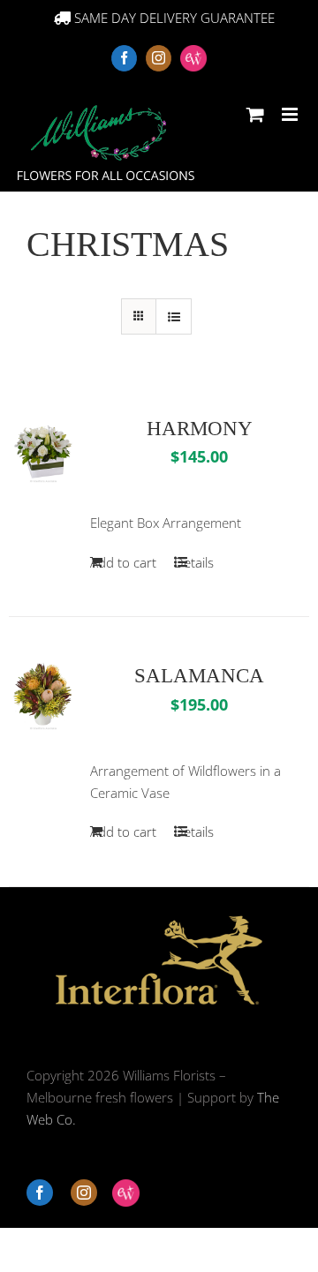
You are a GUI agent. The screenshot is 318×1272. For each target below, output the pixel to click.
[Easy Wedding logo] (126, 1193)
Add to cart (123, 562)
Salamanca (199, 676)
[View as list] (173, 316)
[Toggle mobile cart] (255, 114)
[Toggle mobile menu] (291, 114)
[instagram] (84, 1192)
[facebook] (39, 1192)
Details (194, 562)
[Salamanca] (43, 695)
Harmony (200, 429)
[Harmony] (43, 448)
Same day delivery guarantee (173, 17)
